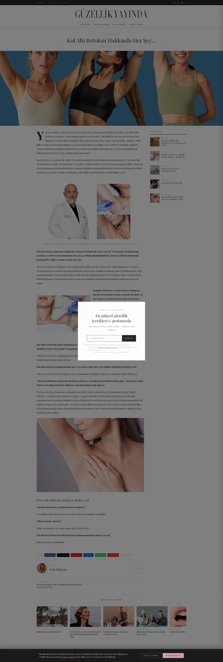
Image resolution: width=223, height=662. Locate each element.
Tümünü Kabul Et (173, 655)
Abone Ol (129, 338)
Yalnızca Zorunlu (150, 655)
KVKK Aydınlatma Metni (107, 347)
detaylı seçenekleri (68, 657)
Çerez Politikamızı (97, 657)
